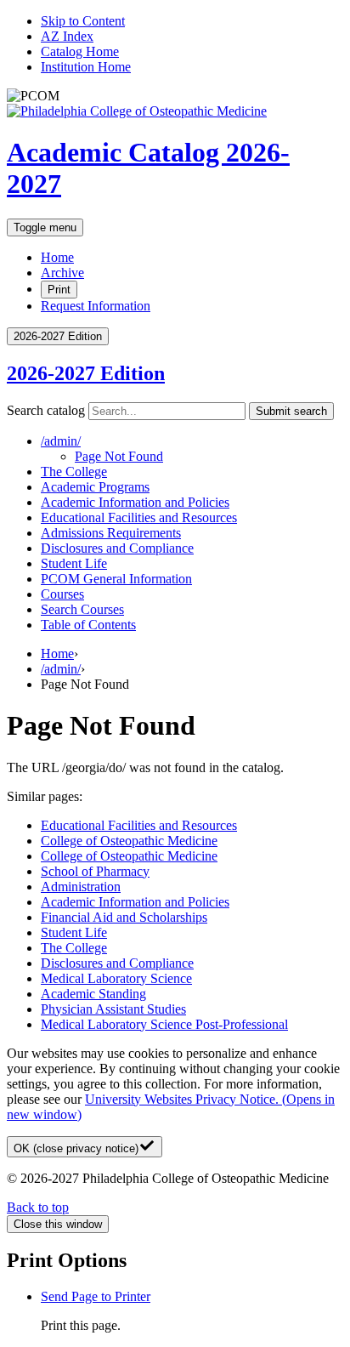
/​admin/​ (61, 441)
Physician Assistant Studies (113, 1009)
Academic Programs (95, 487)
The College (74, 471)
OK (76, 1148)
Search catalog (46, 410)
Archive (62, 272)
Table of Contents (88, 624)
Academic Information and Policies (135, 502)
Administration (81, 886)
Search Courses (82, 609)
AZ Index (67, 36)
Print (59, 289)
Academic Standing (93, 993)
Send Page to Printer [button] (95, 1296)
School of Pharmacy (95, 871)
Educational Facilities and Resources (139, 517)
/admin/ (61, 669)
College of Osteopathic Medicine (129, 840)
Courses (62, 594)
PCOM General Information (116, 578)
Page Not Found (119, 456)
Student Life (74, 563)
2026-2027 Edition (86, 373)
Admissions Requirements (111, 533)
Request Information (95, 305)
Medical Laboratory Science (116, 978)
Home (57, 257)
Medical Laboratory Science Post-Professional (164, 1024)
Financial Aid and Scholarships (124, 917)
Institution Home (86, 67)
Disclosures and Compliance (117, 548)
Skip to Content (83, 21)
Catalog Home (80, 51)
